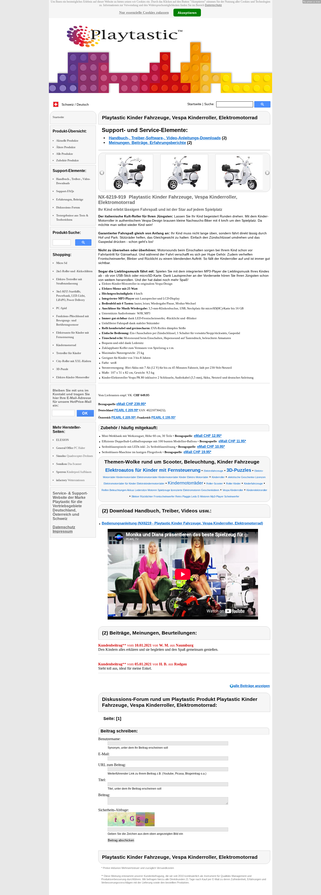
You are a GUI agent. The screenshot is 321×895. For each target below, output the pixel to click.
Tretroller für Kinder (68, 353)
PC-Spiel (61, 308)
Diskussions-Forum (68, 207)
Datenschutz (213, 5)
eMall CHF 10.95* (211, 446)
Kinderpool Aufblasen (73, 472)
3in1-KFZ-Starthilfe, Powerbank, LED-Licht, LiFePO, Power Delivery (70, 296)
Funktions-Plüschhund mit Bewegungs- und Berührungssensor (72, 320)
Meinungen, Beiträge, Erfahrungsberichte (147, 142)
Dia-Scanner (69, 464)
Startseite (194, 104)
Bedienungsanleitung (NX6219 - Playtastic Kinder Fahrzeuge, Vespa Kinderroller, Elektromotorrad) (182, 523)
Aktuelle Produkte (67, 140)
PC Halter (70, 448)
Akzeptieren (187, 12)
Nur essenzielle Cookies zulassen (144, 12)
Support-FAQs (65, 191)
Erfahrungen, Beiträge (69, 199)
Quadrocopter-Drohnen (74, 456)
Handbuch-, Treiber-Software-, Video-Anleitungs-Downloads (165, 138)
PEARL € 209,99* (126, 410)
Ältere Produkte (65, 147)
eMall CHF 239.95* (131, 404)
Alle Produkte (64, 154)
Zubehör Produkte (67, 160)
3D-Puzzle (62, 369)
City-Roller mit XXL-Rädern (73, 361)
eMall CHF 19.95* (197, 452)
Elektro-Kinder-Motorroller (72, 377)
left (102, 173)
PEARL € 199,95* (163, 417)
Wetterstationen (70, 480)
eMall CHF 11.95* (232, 441)
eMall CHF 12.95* (208, 436)
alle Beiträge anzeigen (252, 686)
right (267, 173)
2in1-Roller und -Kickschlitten (74, 271)
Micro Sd (61, 263)
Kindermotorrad (66, 345)
